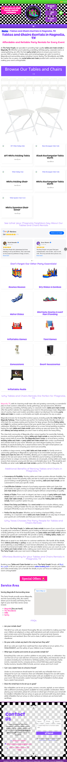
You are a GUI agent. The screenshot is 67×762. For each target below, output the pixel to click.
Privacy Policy (42, 740)
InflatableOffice (59, 761)
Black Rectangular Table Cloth (50, 156)
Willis (6, 613)
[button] (33, 26)
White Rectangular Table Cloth (50, 182)
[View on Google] (5, 243)
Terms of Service (52, 740)
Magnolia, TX (5, 404)
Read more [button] (6, 255)
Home (5, 31)
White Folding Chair (17, 181)
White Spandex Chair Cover (17, 208)
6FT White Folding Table (17, 155)
